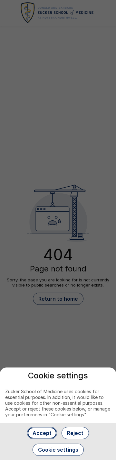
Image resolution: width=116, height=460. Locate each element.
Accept (42, 433)
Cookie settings (58, 450)
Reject (75, 433)
